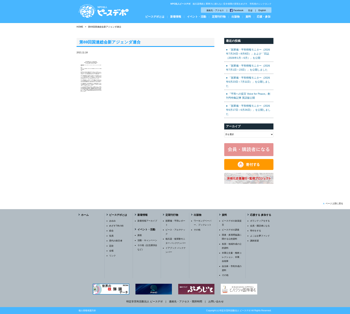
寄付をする (255, 230)
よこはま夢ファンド (260, 235)
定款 (111, 246)
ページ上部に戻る (333, 203)
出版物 (236, 16)
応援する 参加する (260, 214)
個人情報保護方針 (87, 310)
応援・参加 (264, 16)
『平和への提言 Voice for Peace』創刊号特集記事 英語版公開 (248, 95)
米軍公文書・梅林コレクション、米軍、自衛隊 (232, 257)
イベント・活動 (196, 16)
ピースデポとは (154, 16)
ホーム (85, 214)
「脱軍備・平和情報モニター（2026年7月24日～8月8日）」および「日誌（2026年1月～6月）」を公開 (248, 53)
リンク (112, 255)
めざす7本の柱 (116, 225)
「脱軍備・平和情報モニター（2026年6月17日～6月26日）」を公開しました (248, 109)
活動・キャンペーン (147, 240)
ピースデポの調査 (230, 229)
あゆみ (112, 221)
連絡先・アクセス (215, 10)
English (262, 10)
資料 (248, 16)
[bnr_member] (248, 155)
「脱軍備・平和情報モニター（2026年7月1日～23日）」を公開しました (248, 67)
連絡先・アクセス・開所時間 (185, 301)
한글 (250, 10)
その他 (197, 229)
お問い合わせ (216, 301)
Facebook (238, 10)
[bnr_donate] (248, 169)
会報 (111, 250)
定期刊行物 (219, 16)
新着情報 (175, 16)
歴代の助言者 (115, 240)
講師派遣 (254, 240)
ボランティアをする (260, 221)
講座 (139, 235)
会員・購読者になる (260, 225)
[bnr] (248, 182)
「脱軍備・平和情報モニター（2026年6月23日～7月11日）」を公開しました (248, 81)
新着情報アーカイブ (147, 221)
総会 (111, 230)
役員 (111, 235)
